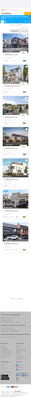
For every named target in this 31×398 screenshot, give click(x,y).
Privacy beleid (21, 392)
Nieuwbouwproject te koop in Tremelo (10, 322)
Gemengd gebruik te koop (12, 86)
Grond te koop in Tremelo (7, 320)
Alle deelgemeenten (19, 395)
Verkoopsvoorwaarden (16, 393)
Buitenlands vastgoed (11, 9)
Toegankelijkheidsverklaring (7, 396)
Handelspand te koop (11, 179)
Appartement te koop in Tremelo (9, 317)
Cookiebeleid (14, 392)
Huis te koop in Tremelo (7, 319)
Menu (28, 13)
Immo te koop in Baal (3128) (8, 337)
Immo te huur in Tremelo (7, 328)
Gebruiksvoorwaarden (6, 392)
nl (28, 10)
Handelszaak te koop (11, 54)
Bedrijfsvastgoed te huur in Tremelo (10, 331)
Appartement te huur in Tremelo (9, 329)
